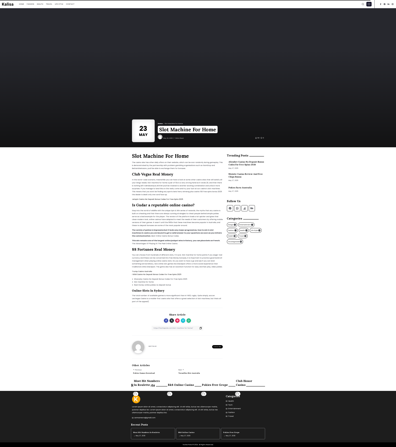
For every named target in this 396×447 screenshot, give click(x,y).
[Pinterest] (384, 4)
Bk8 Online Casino (181, 384)
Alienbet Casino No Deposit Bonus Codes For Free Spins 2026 (246, 163)
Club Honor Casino (244, 382)
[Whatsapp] (237, 208)
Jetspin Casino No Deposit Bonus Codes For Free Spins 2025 (157, 199)
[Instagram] (392, 4)
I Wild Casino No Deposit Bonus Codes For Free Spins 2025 (156, 274)
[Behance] (388, 4)
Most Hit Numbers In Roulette (147, 382)
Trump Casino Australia (142, 271)
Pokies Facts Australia (240, 187)
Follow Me (217, 347)
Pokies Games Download (144, 373)
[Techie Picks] (7, 4)
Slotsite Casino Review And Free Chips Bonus (246, 175)
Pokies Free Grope (215, 384)
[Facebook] (380, 4)
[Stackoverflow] (245, 208)
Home (160, 124)
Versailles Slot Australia (189, 373)
